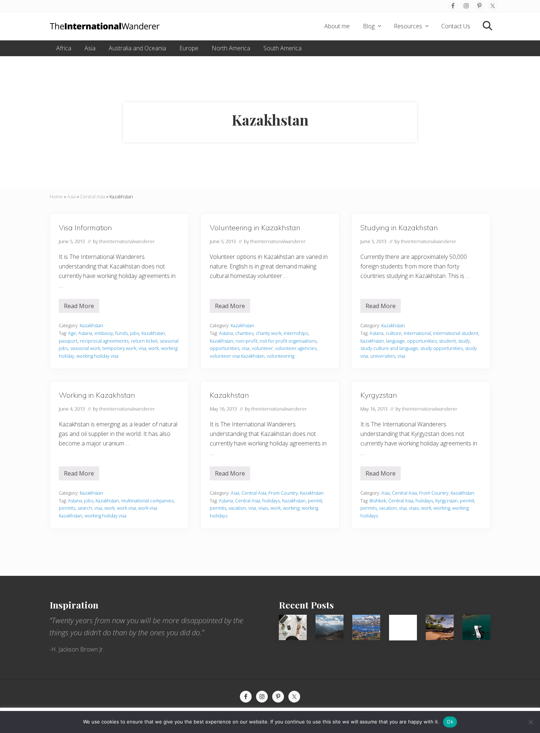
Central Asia (92, 196)
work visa (126, 508)
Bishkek (378, 500)
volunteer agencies (296, 348)
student (447, 340)
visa (142, 348)
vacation (237, 508)
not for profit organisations (288, 340)
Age (72, 333)
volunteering (280, 356)
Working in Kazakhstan (97, 395)
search (85, 508)
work (153, 348)
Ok (450, 722)
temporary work (119, 348)
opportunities (225, 348)
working (291, 508)
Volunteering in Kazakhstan (255, 227)
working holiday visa (97, 356)
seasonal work (85, 348)
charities (244, 333)
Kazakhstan (91, 325)
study (464, 340)
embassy (103, 333)
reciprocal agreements (104, 340)
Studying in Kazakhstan (399, 227)
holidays (271, 500)
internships (296, 333)
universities (382, 356)
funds (121, 333)
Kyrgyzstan (378, 395)
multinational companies (147, 500)
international (417, 333)
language (395, 340)
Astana (85, 333)
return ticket (144, 340)
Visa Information (85, 227)
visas (263, 508)
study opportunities (441, 348)
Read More (79, 307)
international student (455, 333)
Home (56, 196)
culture (394, 333)
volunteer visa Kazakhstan (237, 356)
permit (315, 500)
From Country (283, 493)
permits (67, 508)
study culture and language (389, 348)
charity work (268, 333)
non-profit (246, 340)
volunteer (262, 348)
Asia (71, 196)
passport (68, 340)
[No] (530, 722)
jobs (134, 333)
